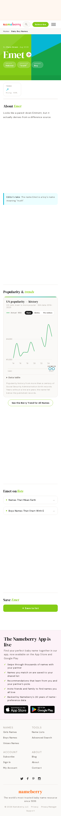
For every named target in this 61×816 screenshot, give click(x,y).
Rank (29, 313)
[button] (30, 608)
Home (6, 31)
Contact (37, 767)
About (35, 762)
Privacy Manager (49, 807)
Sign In (7, 762)
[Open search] (26, 24)
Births (37, 313)
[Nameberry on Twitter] (21, 778)
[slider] (50, 368)
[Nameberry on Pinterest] (33, 778)
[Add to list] (28, 54)
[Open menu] (53, 24)
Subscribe (40, 24)
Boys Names (10, 737)
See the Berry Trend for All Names (30, 403)
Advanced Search (42, 737)
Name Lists (38, 732)
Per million (47, 313)
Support (30, 810)
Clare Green (12, 47)
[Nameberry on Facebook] (27, 778)
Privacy (35, 807)
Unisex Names (11, 743)
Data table (14, 377)
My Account (10, 767)
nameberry (31, 791)
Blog (34, 756)
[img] (30, 341)
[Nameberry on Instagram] (39, 778)
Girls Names (10, 732)
